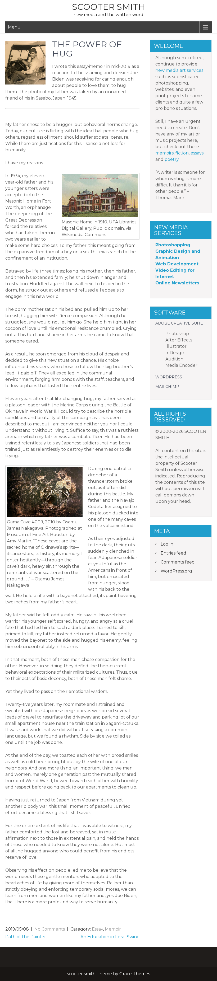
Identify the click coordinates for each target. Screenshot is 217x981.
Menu (14, 27)
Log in (167, 544)
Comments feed (178, 562)
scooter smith (108, 7)
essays (197, 153)
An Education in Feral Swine (109, 936)
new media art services (179, 70)
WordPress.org (176, 571)
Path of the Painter (25, 936)
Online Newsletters (177, 282)
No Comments (49, 929)
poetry (172, 159)
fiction (182, 153)
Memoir (113, 929)
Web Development (176, 263)
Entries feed (173, 553)
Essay (97, 929)
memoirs (164, 153)
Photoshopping (172, 244)
